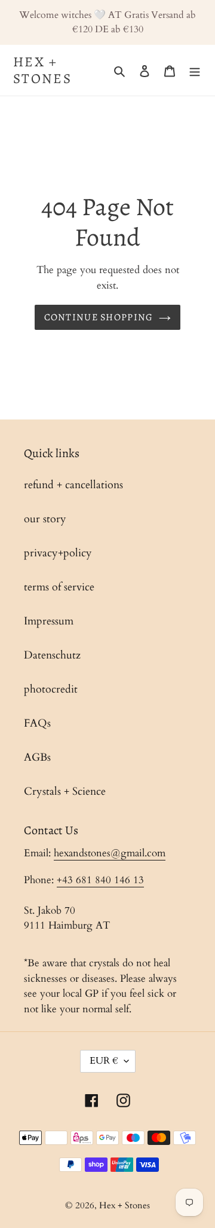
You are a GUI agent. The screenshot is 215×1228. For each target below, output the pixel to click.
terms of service (59, 587)
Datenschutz (52, 655)
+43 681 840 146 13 (100, 880)
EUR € (104, 1060)
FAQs (37, 723)
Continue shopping (98, 317)
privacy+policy (58, 553)
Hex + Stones (42, 70)
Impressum (48, 621)
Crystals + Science (65, 791)
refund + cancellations (73, 484)
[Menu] (194, 70)
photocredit (51, 689)
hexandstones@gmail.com (109, 853)
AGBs (37, 757)
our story (45, 519)
